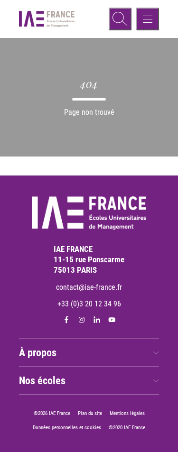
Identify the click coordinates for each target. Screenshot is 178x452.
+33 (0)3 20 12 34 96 (89, 303)
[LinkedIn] (97, 319)
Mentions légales (127, 413)
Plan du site (90, 413)
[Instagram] (81, 319)
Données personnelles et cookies (67, 427)
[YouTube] (112, 319)
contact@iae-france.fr (89, 287)
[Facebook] (66, 319)
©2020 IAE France (127, 427)
